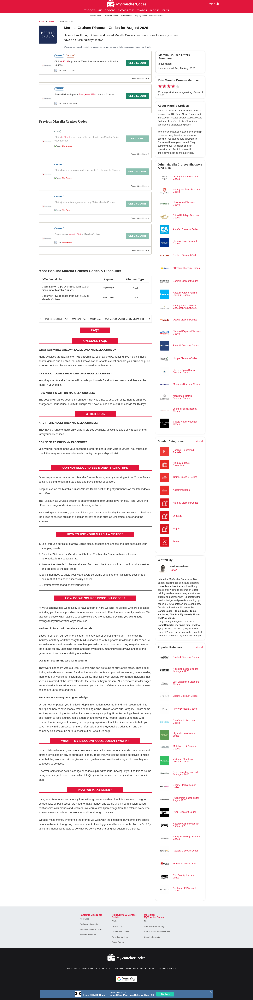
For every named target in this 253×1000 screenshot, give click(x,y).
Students (89, 10)
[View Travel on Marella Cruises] (46, 65)
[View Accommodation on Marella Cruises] (46, 98)
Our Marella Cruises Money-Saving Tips (124, 318)
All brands (84, 919)
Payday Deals (141, 15)
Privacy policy (148, 968)
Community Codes (120, 932)
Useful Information (152, 937)
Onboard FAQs (79, 318)
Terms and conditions (125, 968)
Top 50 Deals (126, 15)
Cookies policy (167, 968)
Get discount (137, 63)
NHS (100, 10)
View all (199, 441)
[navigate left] (40, 318)
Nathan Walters (179, 566)
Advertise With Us (120, 937)
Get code (137, 138)
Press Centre (118, 942)
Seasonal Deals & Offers (91, 929)
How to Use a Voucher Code (157, 932)
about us (72, 968)
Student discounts (88, 934)
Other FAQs (95, 318)
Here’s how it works (143, 47)
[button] (95, 287)
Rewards (110, 10)
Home (41, 22)
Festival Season (156, 15)
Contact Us (117, 926)
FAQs (66, 318)
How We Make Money (154, 926)
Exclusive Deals (111, 15)
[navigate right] (150, 318)
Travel (51, 22)
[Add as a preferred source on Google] (126, 979)
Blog (146, 921)
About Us (98, 731)
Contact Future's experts (95, 968)
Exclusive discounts (89, 924)
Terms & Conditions (139, 78)
